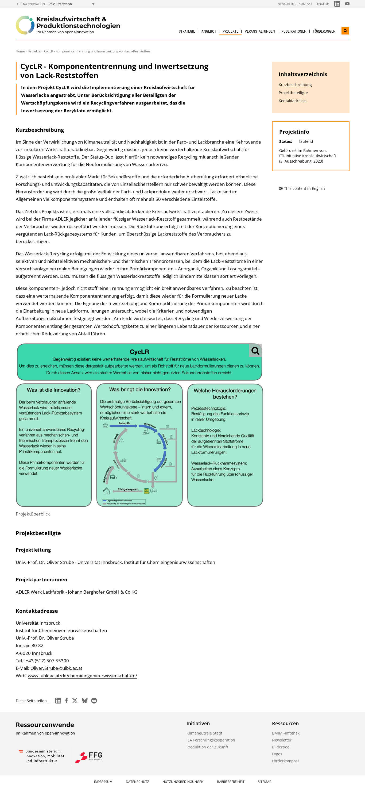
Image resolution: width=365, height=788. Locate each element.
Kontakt (305, 4)
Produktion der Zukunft (207, 746)
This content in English (304, 188)
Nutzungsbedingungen (183, 781)
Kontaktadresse (292, 100)
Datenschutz (137, 781)
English (323, 4)
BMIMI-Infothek (286, 733)
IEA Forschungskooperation (211, 740)
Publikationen (293, 31)
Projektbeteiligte (293, 92)
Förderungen (324, 31)
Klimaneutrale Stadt (204, 733)
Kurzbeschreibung (295, 84)
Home (20, 51)
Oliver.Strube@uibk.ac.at (56, 668)
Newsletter (287, 4)
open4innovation (31, 4)
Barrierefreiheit (230, 781)
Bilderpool (281, 746)
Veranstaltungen (260, 31)
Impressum (103, 781)
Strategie (187, 31)
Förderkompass (286, 760)
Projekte (230, 31)
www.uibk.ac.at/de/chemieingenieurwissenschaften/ (82, 675)
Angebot (208, 31)
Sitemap (264, 781)
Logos (277, 753)
